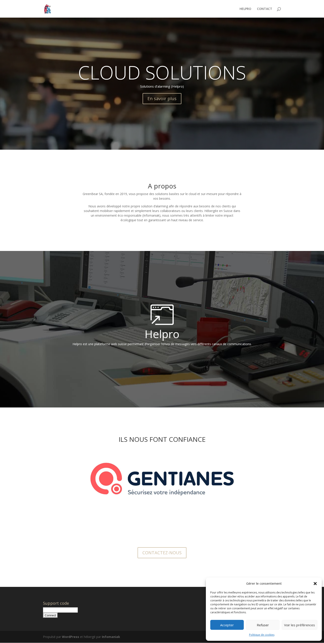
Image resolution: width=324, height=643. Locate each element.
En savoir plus (162, 98)
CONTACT (264, 9)
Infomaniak (111, 637)
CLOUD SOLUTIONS (162, 72)
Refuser (263, 625)
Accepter (227, 625)
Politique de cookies (261, 635)
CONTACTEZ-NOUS (162, 553)
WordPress (70, 637)
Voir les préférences (299, 625)
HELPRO (245, 9)
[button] (315, 583)
